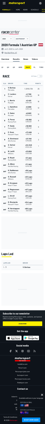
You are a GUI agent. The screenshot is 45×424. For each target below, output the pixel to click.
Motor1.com (22, 368)
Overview (5, 59)
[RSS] (34, 351)
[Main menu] (4, 3)
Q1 (2, 67)
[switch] (36, 76)
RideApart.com (22, 383)
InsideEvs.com (22, 364)
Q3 (14, 67)
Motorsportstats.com (22, 379)
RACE (28, 67)
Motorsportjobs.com (22, 371)
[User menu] (40, 3)
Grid (20, 67)
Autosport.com (22, 375)
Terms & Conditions (10, 417)
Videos (35, 59)
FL (34, 67)
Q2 (8, 67)
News (25, 59)
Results (16, 59)
